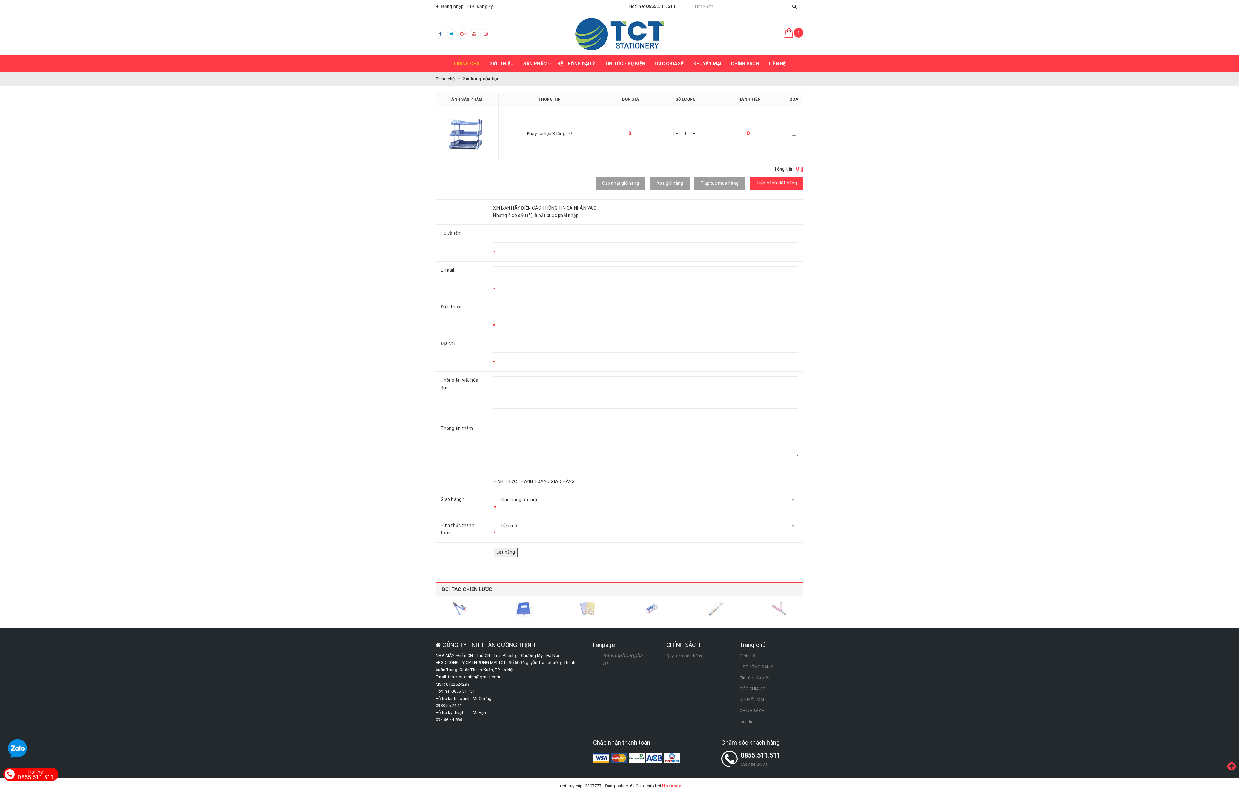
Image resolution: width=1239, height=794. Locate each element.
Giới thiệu (501, 63)
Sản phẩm (535, 63)
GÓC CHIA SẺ (669, 63)
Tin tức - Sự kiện (625, 63)
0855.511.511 (36, 774)
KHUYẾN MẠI (707, 63)
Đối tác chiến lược (467, 589)
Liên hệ (777, 63)
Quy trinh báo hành (684, 655)
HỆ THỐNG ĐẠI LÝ (576, 63)
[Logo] (619, 34)
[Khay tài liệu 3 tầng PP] (467, 134)
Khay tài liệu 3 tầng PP (549, 133)
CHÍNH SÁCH (745, 63)
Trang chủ (466, 63)
